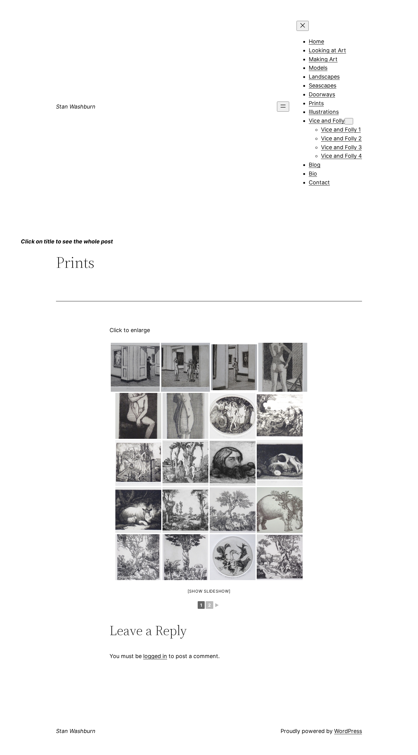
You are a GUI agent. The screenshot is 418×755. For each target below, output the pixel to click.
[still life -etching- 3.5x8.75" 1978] (280, 463)
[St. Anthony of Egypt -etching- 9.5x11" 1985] (280, 416)
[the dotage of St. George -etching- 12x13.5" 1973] (280, 557)
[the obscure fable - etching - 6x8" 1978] (138, 510)
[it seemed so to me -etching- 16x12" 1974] (138, 557)
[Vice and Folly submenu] (349, 121)
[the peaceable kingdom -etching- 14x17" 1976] (185, 510)
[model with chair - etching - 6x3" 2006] (282, 367)
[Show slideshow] (209, 591)
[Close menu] (303, 26)
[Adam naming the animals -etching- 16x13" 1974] (185, 557)
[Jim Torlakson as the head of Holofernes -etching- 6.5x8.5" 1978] (233, 463)
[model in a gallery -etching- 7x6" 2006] (234, 367)
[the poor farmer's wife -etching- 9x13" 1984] (185, 463)
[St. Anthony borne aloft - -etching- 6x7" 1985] (138, 463)
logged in (155, 656)
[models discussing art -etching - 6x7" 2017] (185, 367)
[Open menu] (283, 107)
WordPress (348, 731)
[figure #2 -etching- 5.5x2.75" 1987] (185, 416)
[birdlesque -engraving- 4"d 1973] (233, 557)
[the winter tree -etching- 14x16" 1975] (233, 510)
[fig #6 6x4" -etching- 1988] (138, 416)
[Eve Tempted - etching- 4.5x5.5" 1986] (233, 416)
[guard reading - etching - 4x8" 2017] (135, 367)
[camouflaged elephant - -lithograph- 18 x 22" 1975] (280, 510)
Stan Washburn (75, 106)
